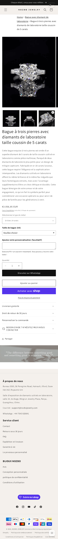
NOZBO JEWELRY (18, 529)
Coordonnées (50, 537)
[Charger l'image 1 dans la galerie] (11, 118)
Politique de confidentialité (45, 533)
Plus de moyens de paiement (29, 298)
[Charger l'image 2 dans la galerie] (29, 118)
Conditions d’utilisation (15, 537)
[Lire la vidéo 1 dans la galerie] (47, 118)
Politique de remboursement (21, 533)
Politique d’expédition (34, 537)
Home (20, 17)
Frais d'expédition (8, 210)
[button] (6, 10)
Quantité (5, 260)
